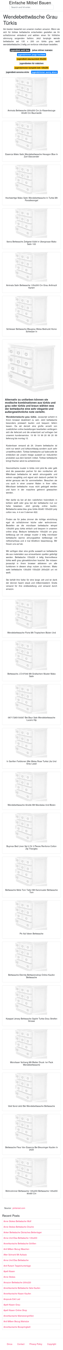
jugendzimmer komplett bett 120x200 (31, 67)
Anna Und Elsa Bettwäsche (16, 1260)
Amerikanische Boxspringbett (17, 1326)
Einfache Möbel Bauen (30, 2)
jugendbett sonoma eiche (17, 72)
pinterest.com (19, 1208)
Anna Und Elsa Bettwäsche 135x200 (20, 1237)
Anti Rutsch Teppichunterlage (17, 1265)
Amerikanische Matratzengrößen (19, 1315)
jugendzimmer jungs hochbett (31, 54)
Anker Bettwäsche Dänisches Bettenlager (23, 1232)
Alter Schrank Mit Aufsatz (15, 1254)
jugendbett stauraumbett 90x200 (31, 59)
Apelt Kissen (9, 1271)
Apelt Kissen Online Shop (15, 1310)
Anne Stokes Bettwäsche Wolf (17, 1221)
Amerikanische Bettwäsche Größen (20, 1243)
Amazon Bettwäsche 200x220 (17, 1282)
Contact (20, 1344)
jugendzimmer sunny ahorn (44, 72)
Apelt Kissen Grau (12, 1304)
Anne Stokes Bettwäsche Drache (19, 1226)
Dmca (9, 1344)
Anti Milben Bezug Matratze (16, 1321)
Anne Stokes (9, 1276)
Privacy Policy (35, 1344)
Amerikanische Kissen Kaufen (17, 1293)
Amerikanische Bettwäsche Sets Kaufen (22, 1287)
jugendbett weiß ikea (20, 50)
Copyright (51, 1344)
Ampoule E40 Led (12, 1299)
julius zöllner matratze (42, 50)
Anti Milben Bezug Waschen (16, 1249)
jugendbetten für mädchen (32, 63)
